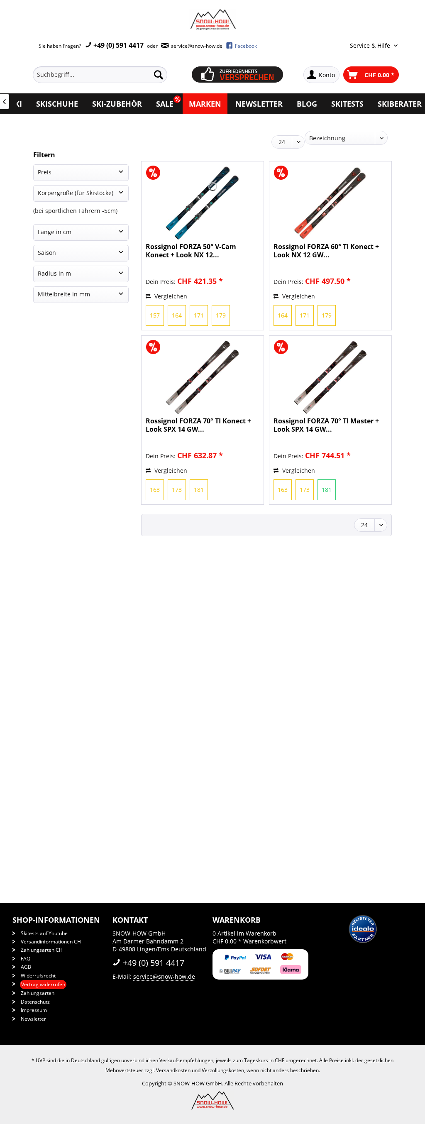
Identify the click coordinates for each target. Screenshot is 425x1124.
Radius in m (54, 273)
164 (177, 315)
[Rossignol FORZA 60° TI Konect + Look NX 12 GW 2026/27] (330, 203)
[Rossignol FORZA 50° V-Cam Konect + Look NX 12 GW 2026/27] (202, 203)
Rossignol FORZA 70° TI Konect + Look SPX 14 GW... (198, 425)
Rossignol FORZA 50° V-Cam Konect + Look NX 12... (191, 250)
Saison (47, 253)
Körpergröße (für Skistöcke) (75, 193)
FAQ (25, 958)
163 (155, 490)
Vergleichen (170, 296)
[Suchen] (158, 74)
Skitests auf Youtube (44, 933)
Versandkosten (173, 1070)
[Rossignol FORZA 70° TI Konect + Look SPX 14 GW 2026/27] (202, 377)
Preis (44, 172)
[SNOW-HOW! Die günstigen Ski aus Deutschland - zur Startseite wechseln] (212, 19)
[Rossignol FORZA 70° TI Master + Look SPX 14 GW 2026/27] (330, 377)
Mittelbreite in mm (64, 294)
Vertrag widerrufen (43, 984)
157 (155, 315)
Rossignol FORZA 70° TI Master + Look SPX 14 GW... (326, 425)
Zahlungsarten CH (42, 949)
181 (199, 490)
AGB (26, 966)
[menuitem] (109, 74)
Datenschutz (35, 1001)
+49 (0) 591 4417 (118, 45)
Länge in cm (54, 232)
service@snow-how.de (164, 976)
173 (177, 490)
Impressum (34, 1010)
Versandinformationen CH (51, 941)
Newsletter (33, 1018)
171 (199, 315)
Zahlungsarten (37, 993)
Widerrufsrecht (38, 975)
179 (221, 315)
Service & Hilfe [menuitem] (371, 45)
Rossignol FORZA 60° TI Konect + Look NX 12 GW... (326, 250)
